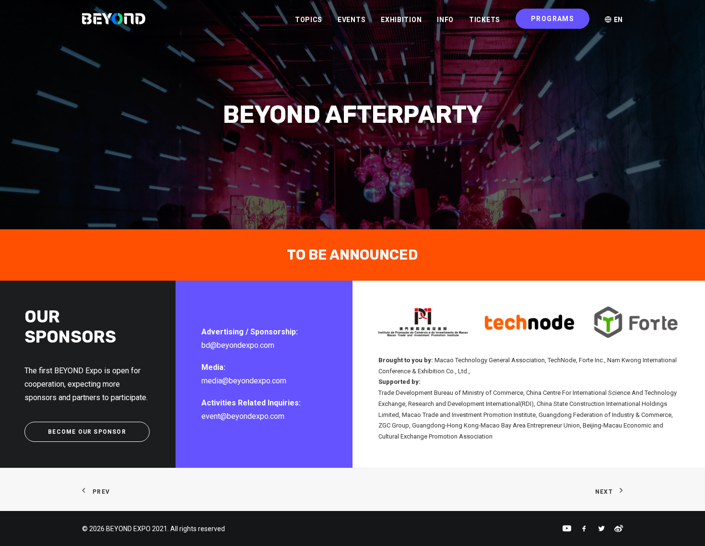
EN (617, 20)
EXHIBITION (401, 20)
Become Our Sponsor (87, 431)
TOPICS (308, 20)
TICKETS (484, 20)
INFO (445, 20)
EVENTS (351, 20)
